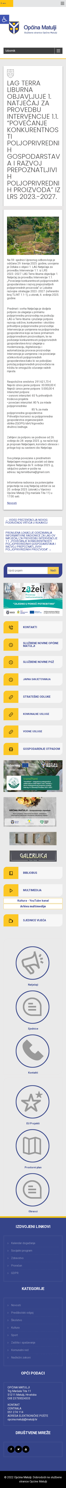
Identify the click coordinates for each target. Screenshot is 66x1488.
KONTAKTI (30, 627)
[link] (33, 838)
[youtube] (25, 1449)
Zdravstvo (17, 1258)
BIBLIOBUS (30, 873)
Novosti (12, 503)
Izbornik (10, 50)
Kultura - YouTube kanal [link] (33, 900)
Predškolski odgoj (22, 1312)
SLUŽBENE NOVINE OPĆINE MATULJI (40, 644)
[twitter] (18, 1449)
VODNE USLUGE (32, 731)
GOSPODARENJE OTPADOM (41, 749)
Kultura (15, 1327)
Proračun (16, 1265)
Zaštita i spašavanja (23, 1342)
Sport (14, 1335)
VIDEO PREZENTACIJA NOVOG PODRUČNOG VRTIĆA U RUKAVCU (26, 521)
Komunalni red (20, 1350)
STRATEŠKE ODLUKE (37, 696)
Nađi (53, 570)
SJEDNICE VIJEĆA (34, 920)
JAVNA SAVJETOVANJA (37, 679)
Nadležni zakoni (21, 1357)
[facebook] (11, 1449)
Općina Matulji (23, 1477)
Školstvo (16, 1320)
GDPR (14, 1273)
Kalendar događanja (23, 1243)
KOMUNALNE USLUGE (36, 714)
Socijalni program (21, 1250)
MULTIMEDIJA (32, 890)
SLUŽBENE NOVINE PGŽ (38, 662)
